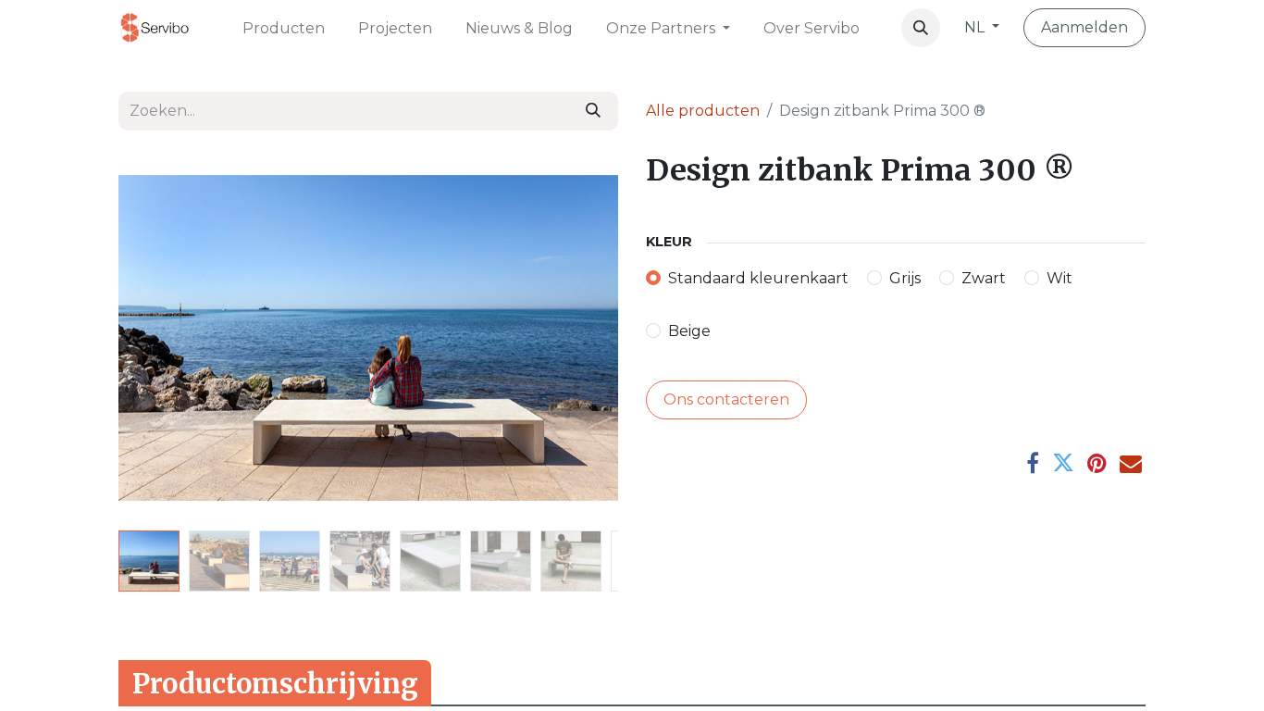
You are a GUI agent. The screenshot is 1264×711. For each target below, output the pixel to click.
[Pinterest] (1097, 463)
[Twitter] (1063, 463)
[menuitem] (283, 27)
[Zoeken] (593, 111)
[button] (920, 27)
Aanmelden (1084, 27)
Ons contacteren (726, 399)
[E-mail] (1131, 463)
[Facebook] (1032, 463)
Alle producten (703, 110)
